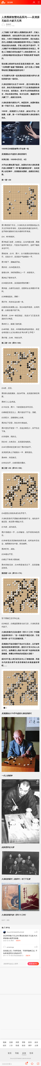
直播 (11, 1042)
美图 (17, 1042)
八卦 (11, 1045)
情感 (17, 1045)
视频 (4, 1042)
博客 (23, 1042)
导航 (17, 1053)
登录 (31, 1053)
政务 (36, 1042)
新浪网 (10, 2)
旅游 (23, 1045)
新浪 (30, 1042)
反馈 (24, 1053)
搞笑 (4, 1045)
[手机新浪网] (3, 2)
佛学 (30, 1045)
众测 (36, 1045)
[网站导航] (38, 2)
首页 (10, 1053)
